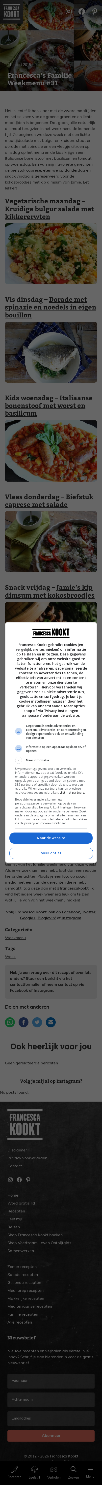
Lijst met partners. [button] (72, 792)
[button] (51, 760)
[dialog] (51, 742)
